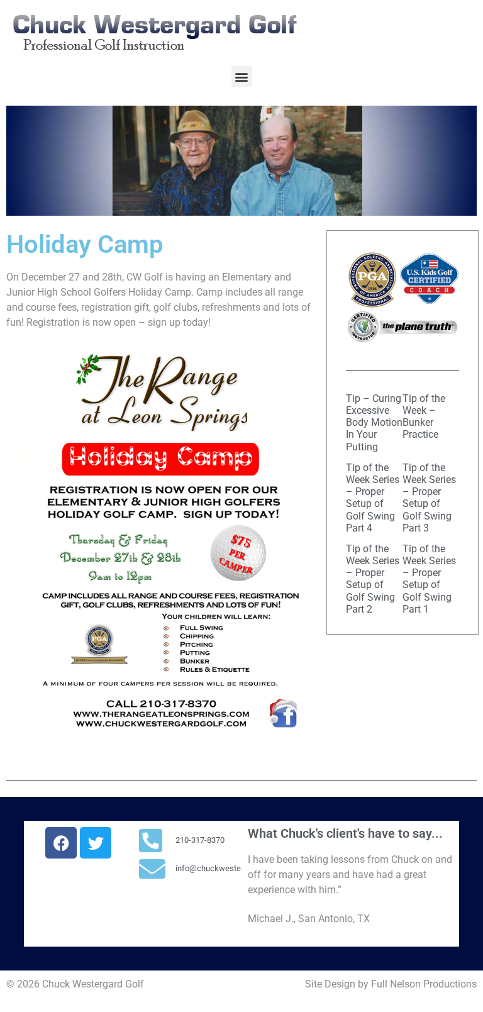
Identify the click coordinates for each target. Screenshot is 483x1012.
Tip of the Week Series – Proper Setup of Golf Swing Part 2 (372, 579)
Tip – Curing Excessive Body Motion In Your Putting (374, 422)
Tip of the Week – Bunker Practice (423, 416)
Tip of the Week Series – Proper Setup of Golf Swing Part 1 (429, 579)
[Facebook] (61, 843)
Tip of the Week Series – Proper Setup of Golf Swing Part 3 (429, 498)
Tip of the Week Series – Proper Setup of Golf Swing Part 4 (372, 498)
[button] (241, 76)
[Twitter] (95, 843)
